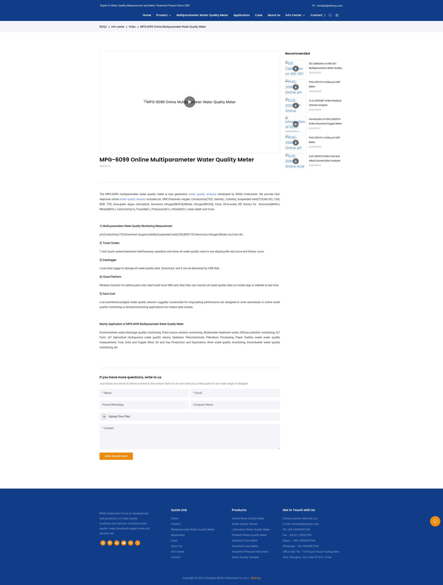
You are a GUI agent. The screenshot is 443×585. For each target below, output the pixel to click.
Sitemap (256, 578)
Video (132, 26)
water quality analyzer (203, 194)
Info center (117, 26)
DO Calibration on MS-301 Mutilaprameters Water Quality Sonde (325, 66)
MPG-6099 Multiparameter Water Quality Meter (154, 324)
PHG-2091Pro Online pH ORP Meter (324, 84)
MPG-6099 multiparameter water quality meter (135, 194)
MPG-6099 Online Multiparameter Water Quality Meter (173, 26)
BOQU (103, 26)
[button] (325, 15)
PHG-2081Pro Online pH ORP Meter (324, 139)
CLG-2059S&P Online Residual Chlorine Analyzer (325, 102)
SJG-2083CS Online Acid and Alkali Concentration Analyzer (324, 158)
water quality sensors (133, 199)
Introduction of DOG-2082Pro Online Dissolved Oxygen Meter (325, 121)
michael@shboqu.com (330, 5)
